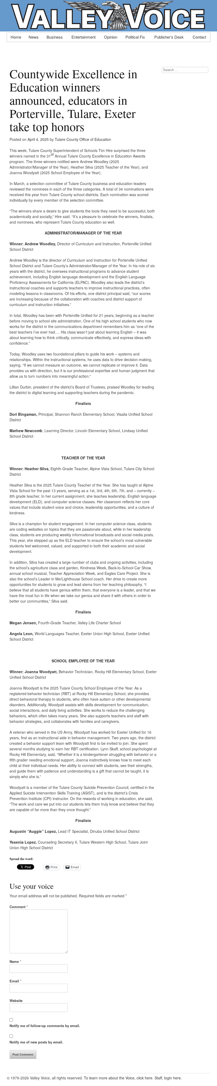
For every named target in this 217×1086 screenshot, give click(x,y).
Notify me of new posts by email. (36, 1042)
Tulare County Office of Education (83, 139)
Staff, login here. (168, 1077)
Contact (199, 36)
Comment (19, 906)
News (34, 36)
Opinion (110, 36)
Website (16, 1000)
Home (16, 36)
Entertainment (83, 36)
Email (15, 980)
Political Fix (135, 36)
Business (55, 36)
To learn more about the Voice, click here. (118, 1077)
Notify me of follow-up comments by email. (45, 1025)
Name (15, 961)
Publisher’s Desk (169, 36)
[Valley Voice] (108, 28)
